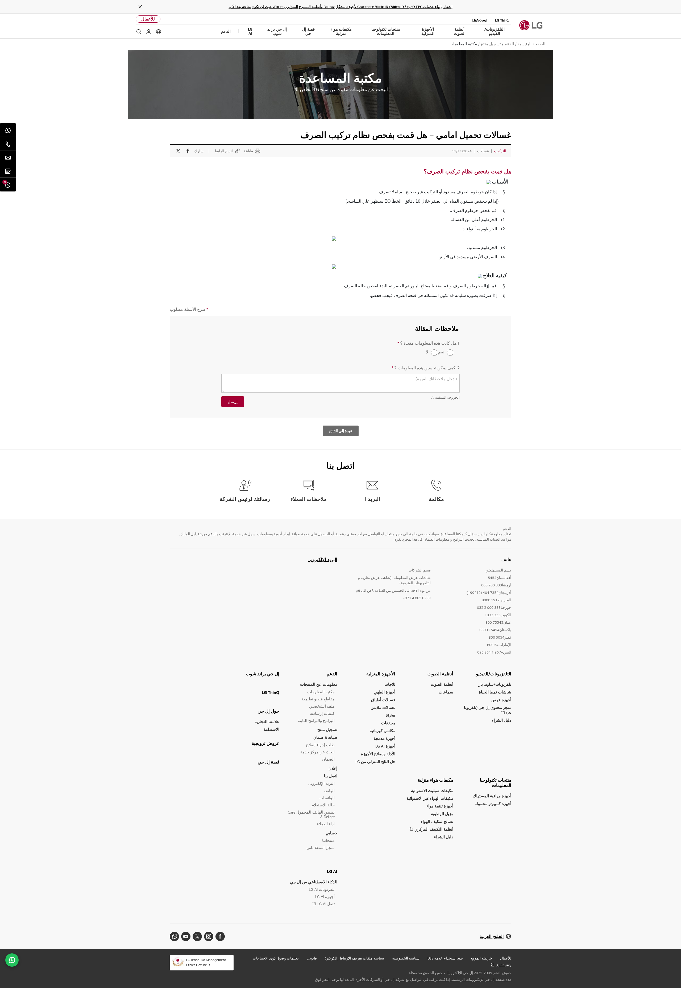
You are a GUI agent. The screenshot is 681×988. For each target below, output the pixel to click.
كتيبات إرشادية (322, 713)
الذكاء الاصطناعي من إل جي (313, 881)
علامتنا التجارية (267, 721)
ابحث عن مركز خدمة (317, 751)
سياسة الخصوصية (406, 958)
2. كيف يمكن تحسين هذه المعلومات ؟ (426, 368)
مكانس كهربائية (382, 730)
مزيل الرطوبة (442, 813)
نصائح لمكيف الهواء (437, 821)
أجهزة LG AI (385, 746)
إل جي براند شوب (262, 673)
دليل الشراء (501, 720)
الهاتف (329, 790)
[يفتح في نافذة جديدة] (220, 936)
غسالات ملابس (383, 707)
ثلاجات (389, 684)
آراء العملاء (326, 823)
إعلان (333, 768)
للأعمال (148, 19)
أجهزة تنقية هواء (439, 806)
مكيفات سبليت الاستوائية (432, 790)
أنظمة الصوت (440, 673)
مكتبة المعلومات (321, 691)
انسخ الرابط (223, 151)
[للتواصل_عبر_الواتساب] (12, 960)
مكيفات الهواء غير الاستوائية (429, 798)
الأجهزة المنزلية (380, 673)
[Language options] (158, 31)
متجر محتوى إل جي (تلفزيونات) (487, 710)
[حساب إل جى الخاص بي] (149, 31)
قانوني (312, 958)
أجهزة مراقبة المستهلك (492, 795)
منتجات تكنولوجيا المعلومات (495, 782)
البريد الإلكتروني (322, 559)
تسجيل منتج (327, 729)
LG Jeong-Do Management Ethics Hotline (206, 962)
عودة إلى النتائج (340, 430)
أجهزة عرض (501, 699)
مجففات (388, 722)
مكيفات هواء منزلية (435, 780)
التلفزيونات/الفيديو (493, 673)
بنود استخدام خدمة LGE (445, 958)
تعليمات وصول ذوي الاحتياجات (276, 958)
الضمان (328, 759)
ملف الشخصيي (322, 706)
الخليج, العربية (492, 936)
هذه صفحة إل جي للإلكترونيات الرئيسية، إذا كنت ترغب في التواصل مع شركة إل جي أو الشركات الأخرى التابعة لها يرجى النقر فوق (413, 979)
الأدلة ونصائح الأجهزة (378, 753)
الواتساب (327, 797)
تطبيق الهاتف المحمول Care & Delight (311, 814)
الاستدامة (271, 729)
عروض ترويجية (265, 743)
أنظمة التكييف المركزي (433, 829)
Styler (390, 715)
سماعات (446, 692)
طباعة (248, 151)
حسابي (331, 832)
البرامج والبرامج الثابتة (316, 720)
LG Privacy (503, 965)
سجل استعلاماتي (320, 847)
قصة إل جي (268, 762)
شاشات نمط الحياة (495, 692)
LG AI (332, 871)
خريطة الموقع (481, 958)
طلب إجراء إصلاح (320, 744)
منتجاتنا (328, 840)
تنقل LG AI (326, 903)
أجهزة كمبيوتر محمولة (493, 803)
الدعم (332, 673)
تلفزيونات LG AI (322, 889)
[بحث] (139, 31)
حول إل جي (268, 711)
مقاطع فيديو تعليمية (318, 698)
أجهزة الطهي (384, 692)
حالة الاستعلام (323, 804)
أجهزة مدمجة (384, 738)
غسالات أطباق (383, 699)
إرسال (233, 401)
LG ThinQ (270, 692)
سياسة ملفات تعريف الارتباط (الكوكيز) (354, 958)
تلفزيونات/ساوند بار (495, 684)
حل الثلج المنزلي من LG (375, 761)
